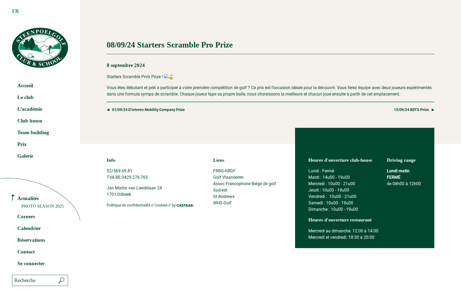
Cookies (161, 205)
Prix (22, 144)
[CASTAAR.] (185, 205)
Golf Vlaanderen (228, 177)
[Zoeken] (61, 280)
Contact (26, 252)
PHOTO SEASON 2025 (42, 206)
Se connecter (31, 263)
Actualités (28, 198)
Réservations (31, 240)
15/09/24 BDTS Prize (411, 110)
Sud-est (220, 190)
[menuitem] (15, 11)
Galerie (25, 156)
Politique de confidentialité (128, 205)
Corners (26, 216)
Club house (29, 121)
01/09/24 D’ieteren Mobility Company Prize (148, 110)
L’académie (29, 109)
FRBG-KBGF (224, 170)
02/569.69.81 (119, 170)
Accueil (25, 85)
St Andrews (224, 196)
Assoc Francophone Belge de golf (244, 183)
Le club (25, 97)
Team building (33, 132)
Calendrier (29, 228)
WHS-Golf (222, 202)
